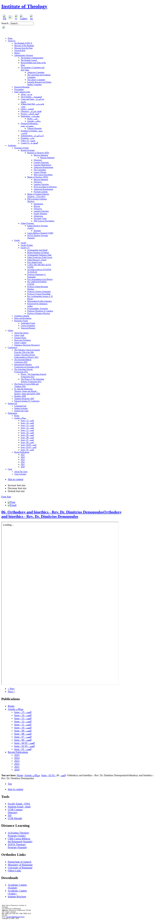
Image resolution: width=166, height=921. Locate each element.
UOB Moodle (15, 818)
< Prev (11, 688)
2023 (16, 761)
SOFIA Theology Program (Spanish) (17, 846)
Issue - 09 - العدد (22, 730)
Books (11, 706)
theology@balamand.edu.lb (15, 917)
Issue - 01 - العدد (22, 749)
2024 (16, 758)
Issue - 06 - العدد (22, 740)
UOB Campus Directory (15, 811)
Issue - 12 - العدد (22, 721)
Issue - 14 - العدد (22, 715)
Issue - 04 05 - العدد (24, 743)
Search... (5, 23)
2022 (16, 763)
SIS (10, 815)
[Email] (12, 505)
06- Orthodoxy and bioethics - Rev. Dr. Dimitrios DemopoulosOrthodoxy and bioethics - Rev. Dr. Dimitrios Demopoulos (61, 514)
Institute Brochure (17, 896)
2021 (16, 766)
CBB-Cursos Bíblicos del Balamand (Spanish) (20, 840)
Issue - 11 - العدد (22, 724)
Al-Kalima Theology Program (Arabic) (18, 834)
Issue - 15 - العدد (22, 712)
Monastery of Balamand (20, 864)
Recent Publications (18, 752)
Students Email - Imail (19, 806)
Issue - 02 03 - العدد (24, 746)
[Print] (11, 502)
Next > (11, 691)
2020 (16, 769)
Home (20, 775)
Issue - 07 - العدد (22, 737)
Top (10, 783)
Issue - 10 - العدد (22, 727)
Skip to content (15, 479)
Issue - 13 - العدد (22, 718)
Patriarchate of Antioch (19, 861)
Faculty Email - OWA (19, 803)
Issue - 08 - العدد (22, 733)
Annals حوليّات (16, 709)
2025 (16, 755)
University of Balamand (20, 867)
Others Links (14, 870)
